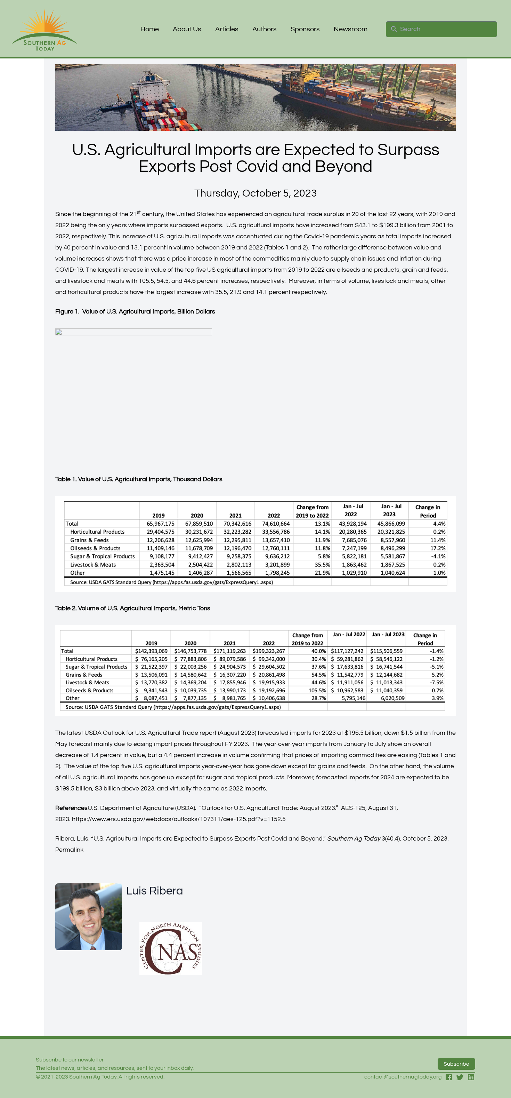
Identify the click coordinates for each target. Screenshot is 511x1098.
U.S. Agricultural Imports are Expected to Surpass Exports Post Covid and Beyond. (208, 838)
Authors (264, 29)
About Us (187, 29)
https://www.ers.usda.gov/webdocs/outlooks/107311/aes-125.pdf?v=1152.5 (179, 819)
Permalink (69, 849)
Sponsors (305, 29)
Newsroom (350, 29)
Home (149, 29)
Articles (226, 29)
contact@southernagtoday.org (403, 1077)
